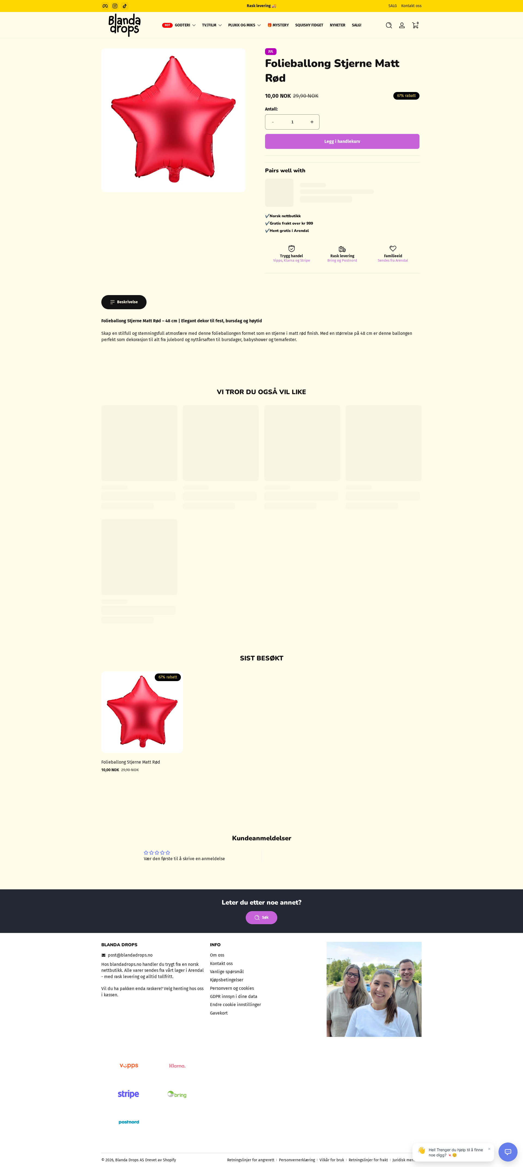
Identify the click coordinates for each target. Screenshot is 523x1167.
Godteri (182, 25)
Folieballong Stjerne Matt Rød (130, 762)
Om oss (217, 955)
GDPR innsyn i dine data (233, 996)
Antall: (271, 109)
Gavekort (219, 1012)
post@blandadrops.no (130, 955)
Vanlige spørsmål (227, 971)
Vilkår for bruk (332, 1160)
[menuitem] (261, 955)
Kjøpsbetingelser (226, 979)
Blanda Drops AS (130, 1160)
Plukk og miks (241, 25)
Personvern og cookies (232, 988)
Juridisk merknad (407, 1160)
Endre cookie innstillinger (235, 1004)
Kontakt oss (411, 6)
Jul (270, 51)
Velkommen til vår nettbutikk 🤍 (261, 6)
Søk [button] (265, 917)
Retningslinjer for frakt (368, 1160)
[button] (389, 25)
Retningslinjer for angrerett (250, 1160)
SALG (392, 6)
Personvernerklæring (297, 1160)
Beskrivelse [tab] (127, 302)
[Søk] (389, 25)
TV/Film (209, 25)
